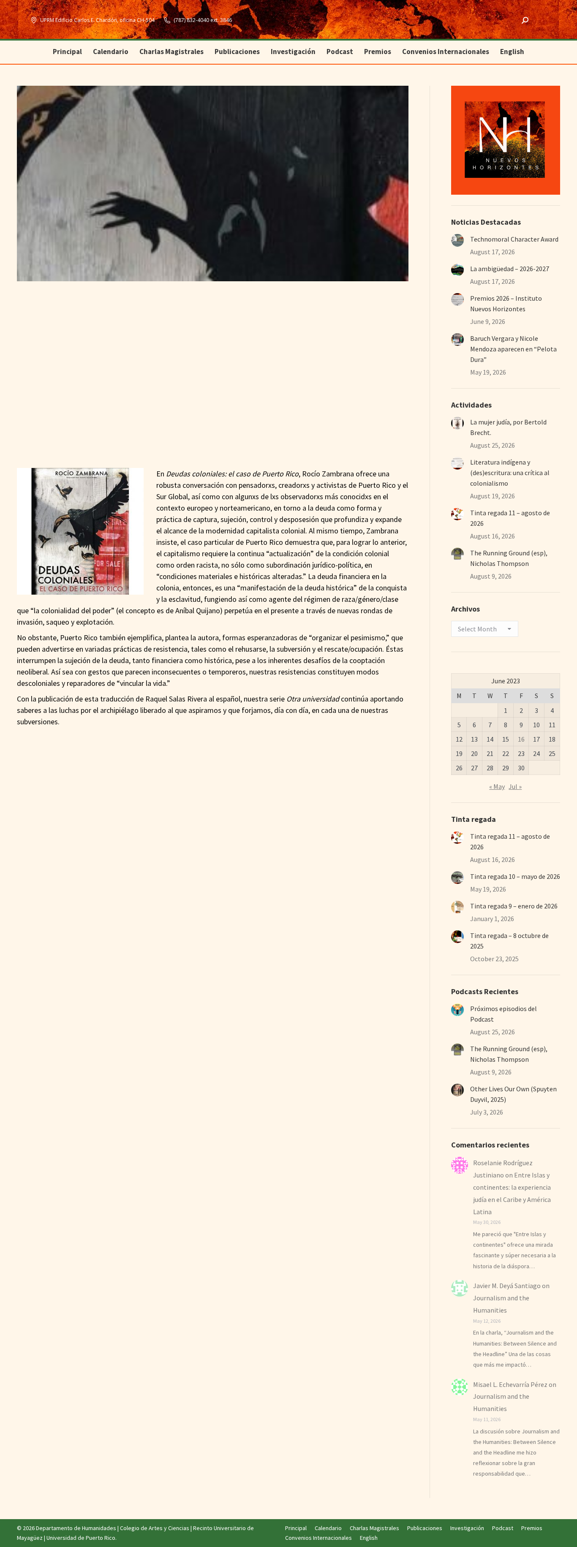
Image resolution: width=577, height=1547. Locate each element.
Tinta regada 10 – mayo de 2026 (515, 876)
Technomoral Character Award (514, 239)
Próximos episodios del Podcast (503, 1013)
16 (521, 739)
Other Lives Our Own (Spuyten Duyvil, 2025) (513, 1094)
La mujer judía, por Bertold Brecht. (508, 427)
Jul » (515, 786)
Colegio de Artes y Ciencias (154, 1528)
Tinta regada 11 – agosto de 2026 (510, 517)
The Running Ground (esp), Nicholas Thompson (508, 558)
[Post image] (457, 240)
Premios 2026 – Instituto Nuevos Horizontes (506, 303)
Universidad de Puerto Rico (80, 1538)
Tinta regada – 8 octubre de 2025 (509, 940)
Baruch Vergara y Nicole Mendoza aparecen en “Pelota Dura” (513, 349)
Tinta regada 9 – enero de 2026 (514, 906)
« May (497, 786)
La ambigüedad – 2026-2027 (509, 268)
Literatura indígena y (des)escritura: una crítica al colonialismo (510, 472)
